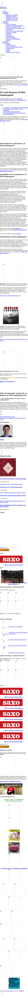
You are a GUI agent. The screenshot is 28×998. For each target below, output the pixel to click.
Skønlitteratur (6, 43)
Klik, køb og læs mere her (6, 171)
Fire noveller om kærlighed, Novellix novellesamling (13, 478)
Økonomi (8, 40)
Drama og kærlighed (11, 45)
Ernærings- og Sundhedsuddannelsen (15, 25)
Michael (7, 98)
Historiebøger (9, 29)
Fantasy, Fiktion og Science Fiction (14, 47)
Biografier (5, 21)
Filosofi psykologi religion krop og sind (15, 28)
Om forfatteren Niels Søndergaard (11, 111)
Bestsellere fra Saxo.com (12, 20)
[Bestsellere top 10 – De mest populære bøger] (11, 484)
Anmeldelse (19, 98)
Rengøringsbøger (10, 36)
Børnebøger (9, 44)
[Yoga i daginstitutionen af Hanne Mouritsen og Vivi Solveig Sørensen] (14, 502)
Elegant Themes (9, 991)
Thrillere (8, 51)
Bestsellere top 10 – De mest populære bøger (11, 487)
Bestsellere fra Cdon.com (12, 17)
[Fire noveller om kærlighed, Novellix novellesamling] (8, 476)
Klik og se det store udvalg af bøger (13, 565)
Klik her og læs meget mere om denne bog (10, 295)
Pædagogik (8, 33)
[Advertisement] (14, 531)
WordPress (21, 991)
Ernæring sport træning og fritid (13, 27)
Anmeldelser (6, 12)
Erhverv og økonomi (11, 24)
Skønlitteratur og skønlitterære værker (17, 100)
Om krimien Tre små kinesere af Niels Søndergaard (15, 107)
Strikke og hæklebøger (11, 37)
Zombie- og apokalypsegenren (13, 52)
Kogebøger (5, 41)
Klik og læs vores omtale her (7, 381)
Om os (4, 11)
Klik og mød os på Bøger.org (17, 583)
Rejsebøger (8, 35)
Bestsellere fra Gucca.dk (11, 19)
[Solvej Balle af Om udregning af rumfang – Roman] (12, 492)
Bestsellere (5, 13)
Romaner (8, 49)
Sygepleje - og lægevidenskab (13, 39)
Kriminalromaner (10, 48)
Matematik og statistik (11, 32)
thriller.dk (19, 233)
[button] (3, 8)
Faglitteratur (6, 23)
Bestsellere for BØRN (11, 16)
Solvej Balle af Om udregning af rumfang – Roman (13, 495)
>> (23, 565)
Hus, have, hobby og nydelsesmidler (14, 31)
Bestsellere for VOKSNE (12, 15)
